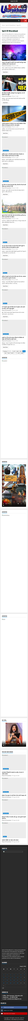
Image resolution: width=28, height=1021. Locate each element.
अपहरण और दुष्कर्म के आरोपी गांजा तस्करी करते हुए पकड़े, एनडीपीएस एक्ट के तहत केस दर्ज (14, 53)
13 (14, 977)
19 (10, 980)
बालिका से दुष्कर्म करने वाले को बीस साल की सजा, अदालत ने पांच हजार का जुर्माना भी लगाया (14, 267)
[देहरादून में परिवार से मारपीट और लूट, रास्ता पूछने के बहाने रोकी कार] (14, 807)
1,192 (18, 353)
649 (21, 351)
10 (3, 977)
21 (17, 980)
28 (17, 983)
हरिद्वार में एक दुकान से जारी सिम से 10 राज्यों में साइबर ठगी (14, 795)
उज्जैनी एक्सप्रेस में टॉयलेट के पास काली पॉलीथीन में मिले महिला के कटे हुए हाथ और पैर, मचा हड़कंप (14, 114)
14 (17, 977)
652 (9, 353)
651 (5, 353)
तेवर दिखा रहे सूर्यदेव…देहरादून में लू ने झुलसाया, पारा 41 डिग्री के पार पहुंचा (14, 83)
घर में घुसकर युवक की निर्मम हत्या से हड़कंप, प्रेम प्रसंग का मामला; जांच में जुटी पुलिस (14, 297)
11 (7, 977)
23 (24, 980)
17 (3, 980)
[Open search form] (18, 20)
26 (10, 983)
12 (10, 977)
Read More (6, 72)
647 (14, 351)
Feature (4, 836)
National (5, 58)
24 (3, 983)
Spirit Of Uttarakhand (7, 65)
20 (14, 980)
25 (7, 983)
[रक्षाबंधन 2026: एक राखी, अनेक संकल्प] (14, 830)
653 (12, 353)
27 (14, 983)
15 (20, 977)
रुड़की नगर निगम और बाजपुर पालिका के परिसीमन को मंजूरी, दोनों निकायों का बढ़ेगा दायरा (14, 328)
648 (17, 351)
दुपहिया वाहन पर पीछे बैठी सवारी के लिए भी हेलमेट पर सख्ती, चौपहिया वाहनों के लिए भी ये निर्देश (14, 144)
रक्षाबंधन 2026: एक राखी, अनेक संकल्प (10, 840)
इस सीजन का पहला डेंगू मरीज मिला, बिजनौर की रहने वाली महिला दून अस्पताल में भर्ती (14, 175)
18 (7, 980)
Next (22, 353)
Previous (5, 351)
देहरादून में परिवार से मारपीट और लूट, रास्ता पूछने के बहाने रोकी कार (14, 817)
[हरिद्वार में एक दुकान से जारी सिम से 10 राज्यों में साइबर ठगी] (14, 786)
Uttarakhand (5, 89)
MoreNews (14, 1019)
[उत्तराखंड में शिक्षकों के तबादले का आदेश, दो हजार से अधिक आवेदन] (14, 762)
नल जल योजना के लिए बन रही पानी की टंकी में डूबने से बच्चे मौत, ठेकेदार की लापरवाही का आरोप (14, 236)
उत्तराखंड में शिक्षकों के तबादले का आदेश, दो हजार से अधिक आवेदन (13, 773)
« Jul (3, 988)
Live (25, 20)
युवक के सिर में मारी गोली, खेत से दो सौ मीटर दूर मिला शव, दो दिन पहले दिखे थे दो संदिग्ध (14, 205)
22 (20, 980)
